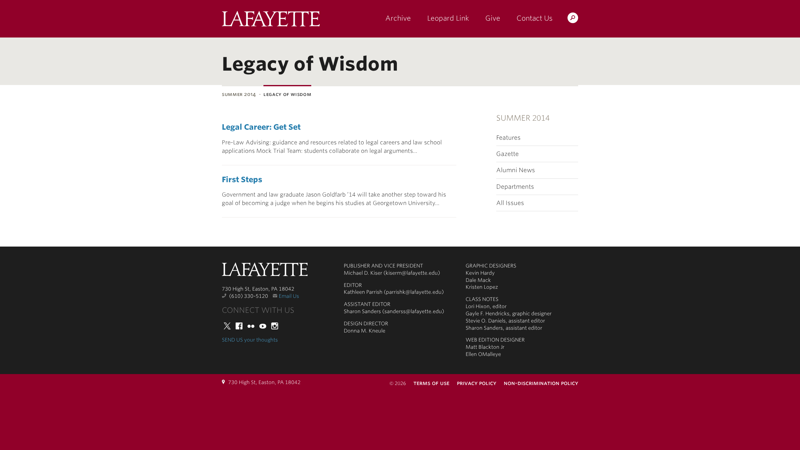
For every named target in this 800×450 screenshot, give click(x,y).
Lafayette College (265, 271)
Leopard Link (448, 18)
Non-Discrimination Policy (541, 383)
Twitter (227, 326)
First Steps (242, 179)
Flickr (251, 326)
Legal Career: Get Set (261, 127)
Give (492, 18)
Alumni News (515, 170)
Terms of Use (431, 383)
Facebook (239, 326)
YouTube (263, 326)
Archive (398, 18)
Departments (515, 186)
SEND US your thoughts (250, 340)
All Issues (510, 203)
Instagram (274, 326)
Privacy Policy (476, 383)
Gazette (507, 154)
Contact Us (534, 18)
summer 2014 (239, 94)
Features (508, 137)
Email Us (289, 296)
